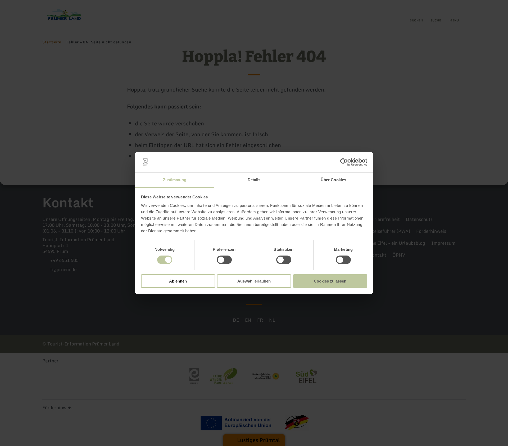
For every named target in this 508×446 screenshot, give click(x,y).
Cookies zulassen (330, 281)
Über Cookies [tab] (333, 180)
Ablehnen (178, 281)
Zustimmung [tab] (175, 180)
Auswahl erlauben (254, 281)
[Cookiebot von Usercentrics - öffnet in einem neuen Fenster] (344, 162)
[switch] (224, 260)
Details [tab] (254, 180)
